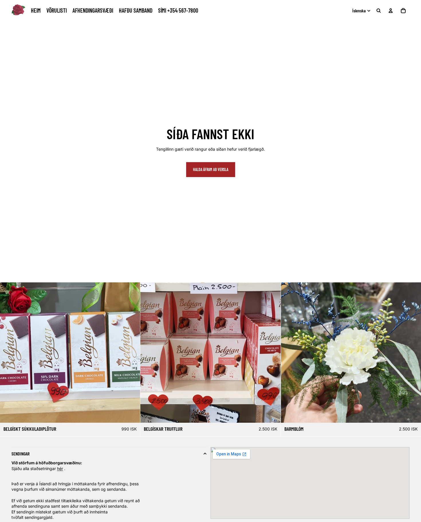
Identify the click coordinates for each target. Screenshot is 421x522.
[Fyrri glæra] (287, 352)
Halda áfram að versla (210, 169)
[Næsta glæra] (414, 352)
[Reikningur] (390, 10)
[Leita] (378, 10)
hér (60, 468)
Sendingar (20, 453)
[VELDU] (131, 414)
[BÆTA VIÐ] (412, 414)
